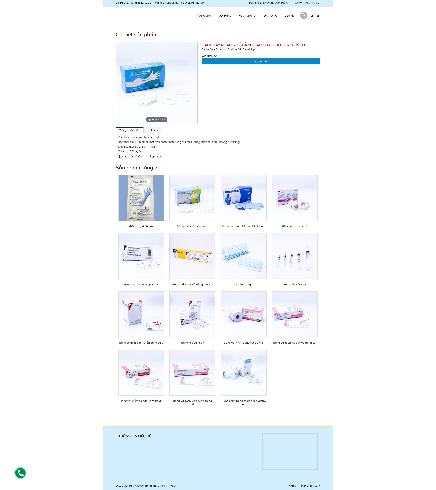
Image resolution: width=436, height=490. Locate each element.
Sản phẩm (225, 15)
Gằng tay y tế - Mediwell (192, 226)
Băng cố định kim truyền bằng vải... (141, 342)
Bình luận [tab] (153, 130)
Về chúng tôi (247, 15)
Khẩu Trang (243, 284)
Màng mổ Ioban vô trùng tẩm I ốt (192, 284)
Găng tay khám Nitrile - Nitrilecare (244, 226)
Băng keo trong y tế (294, 226)
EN (318, 15)
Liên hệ (289, 15)
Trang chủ (203, 15)
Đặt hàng (270, 15)
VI (311, 15)
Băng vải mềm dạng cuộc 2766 (243, 342)
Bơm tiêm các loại (294, 284)
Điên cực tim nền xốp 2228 (141, 284)
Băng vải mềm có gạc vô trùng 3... (294, 342)
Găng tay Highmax (141, 226)
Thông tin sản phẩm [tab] (129, 130)
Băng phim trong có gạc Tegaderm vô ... (244, 402)
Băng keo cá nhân (192, 342)
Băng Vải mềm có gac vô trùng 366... (192, 402)
